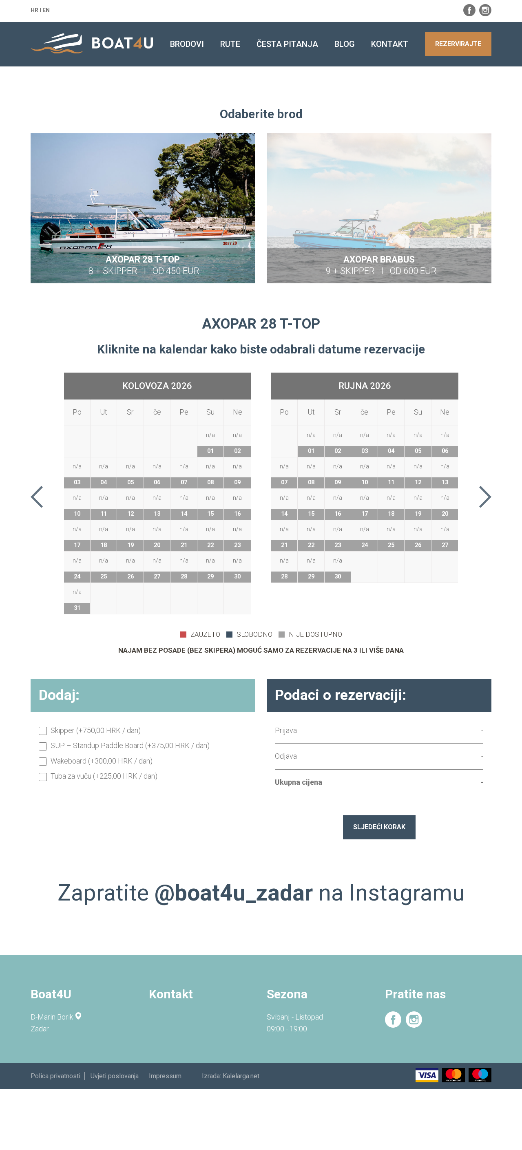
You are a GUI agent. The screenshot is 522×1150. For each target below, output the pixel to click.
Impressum (165, 1076)
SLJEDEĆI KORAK (379, 827)
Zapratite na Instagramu (261, 893)
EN (46, 10)
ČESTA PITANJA (287, 44)
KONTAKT (389, 44)
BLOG (344, 44)
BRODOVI (187, 44)
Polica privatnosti (55, 1076)
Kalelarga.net (241, 1076)
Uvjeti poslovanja (115, 1076)
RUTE (230, 44)
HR (34, 10)
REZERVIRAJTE (458, 44)
